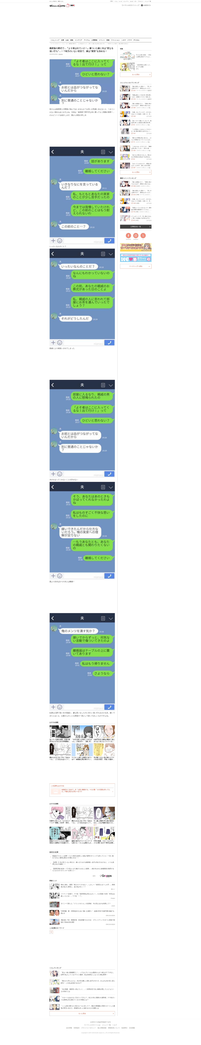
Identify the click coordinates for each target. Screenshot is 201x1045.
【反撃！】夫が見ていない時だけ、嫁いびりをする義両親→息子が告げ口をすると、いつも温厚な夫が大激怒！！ (83, 863)
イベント (102, 40)
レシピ (120, 1)
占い (136, 1)
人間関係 (94, 40)
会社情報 (69, 1028)
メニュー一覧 (148, 1)
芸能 (107, 40)
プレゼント (140, 1)
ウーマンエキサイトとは (92, 1025)
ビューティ (126, 1)
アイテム (87, 40)
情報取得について (114, 1028)
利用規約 (77, 1028)
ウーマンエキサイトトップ (130, 5)
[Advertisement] (100, 23)
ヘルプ (114, 1025)
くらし (116, 1)
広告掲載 (132, 1028)
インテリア (78, 40)
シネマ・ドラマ (127, 40)
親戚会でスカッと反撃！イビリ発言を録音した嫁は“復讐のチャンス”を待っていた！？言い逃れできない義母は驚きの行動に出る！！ (83, 857)
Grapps (61, 54)
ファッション (115, 40)
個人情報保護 (102, 1028)
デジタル (136, 40)
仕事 (62, 40)
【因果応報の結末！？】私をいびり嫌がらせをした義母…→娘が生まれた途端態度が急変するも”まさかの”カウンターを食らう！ (83, 869)
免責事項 (124, 1028)
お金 (67, 40)
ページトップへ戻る (135, 266)
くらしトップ (55, 40)
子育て (111, 1)
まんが (131, 1)
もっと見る (82, 1013)
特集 (121, 48)
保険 (71, 40)
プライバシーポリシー (88, 1028)
